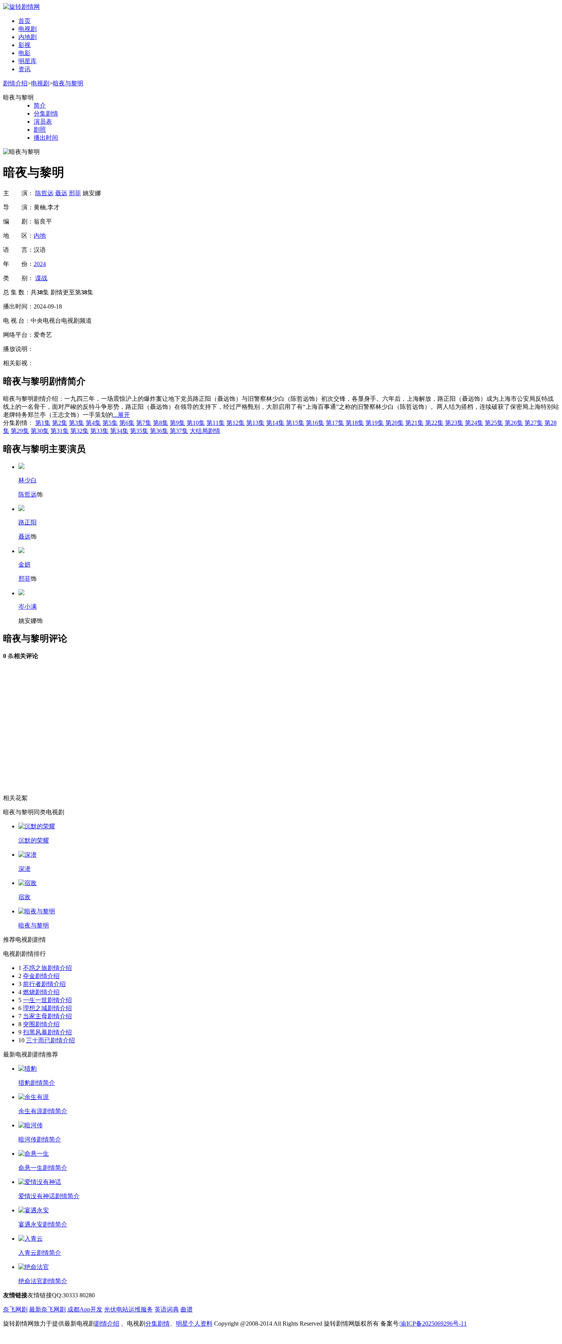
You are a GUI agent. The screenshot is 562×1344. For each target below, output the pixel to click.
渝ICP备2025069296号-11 (433, 1323)
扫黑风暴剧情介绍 (47, 1032)
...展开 (121, 415)
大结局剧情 (205, 431)
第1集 (42, 423)
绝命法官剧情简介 (42, 1281)
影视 (24, 45)
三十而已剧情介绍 (50, 1040)
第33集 (99, 431)
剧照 (40, 129)
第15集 (295, 423)
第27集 (534, 423)
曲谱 (186, 1309)
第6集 (127, 423)
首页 (24, 21)
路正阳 (27, 522)
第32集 (79, 431)
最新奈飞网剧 (47, 1309)
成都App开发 (84, 1309)
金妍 (24, 564)
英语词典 (166, 1309)
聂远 (61, 193)
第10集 (196, 423)
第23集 (454, 423)
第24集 (474, 423)
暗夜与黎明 (68, 83)
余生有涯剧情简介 (42, 1111)
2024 (40, 264)
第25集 (494, 423)
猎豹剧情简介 (36, 1082)
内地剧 (27, 37)
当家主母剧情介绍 (47, 1016)
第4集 (93, 423)
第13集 (255, 423)
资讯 (24, 69)
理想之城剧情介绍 (47, 1008)
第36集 (159, 431)
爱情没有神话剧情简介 (49, 1196)
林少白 (27, 480)
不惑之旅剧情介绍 (47, 968)
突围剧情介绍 (41, 1024)
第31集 (59, 431)
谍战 (41, 278)
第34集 (119, 431)
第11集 (215, 423)
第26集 (514, 423)
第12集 (235, 423)
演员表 (43, 121)
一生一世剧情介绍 (47, 1000)
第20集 (394, 423)
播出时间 (46, 137)
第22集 (434, 423)
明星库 (27, 61)
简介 (40, 105)
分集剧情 (46, 113)
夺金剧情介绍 (41, 976)
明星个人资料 (194, 1323)
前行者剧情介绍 (44, 984)
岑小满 (27, 606)
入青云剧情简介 (39, 1252)
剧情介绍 (15, 83)
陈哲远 (44, 193)
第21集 (414, 423)
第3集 (76, 423)
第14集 (275, 423)
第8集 (160, 423)
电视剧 (27, 29)
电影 (24, 53)
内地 (40, 235)
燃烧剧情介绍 (41, 992)
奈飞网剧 (15, 1309)
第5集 (110, 423)
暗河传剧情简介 (39, 1139)
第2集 (59, 423)
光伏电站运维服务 (128, 1309)
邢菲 (75, 193)
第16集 (315, 423)
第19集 (374, 423)
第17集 (335, 423)
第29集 (20, 431)
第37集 (179, 431)
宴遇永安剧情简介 (42, 1224)
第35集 (139, 431)
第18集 (355, 423)
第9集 (177, 423)
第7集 (143, 423)
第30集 (40, 431)
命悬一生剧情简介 (42, 1167)
